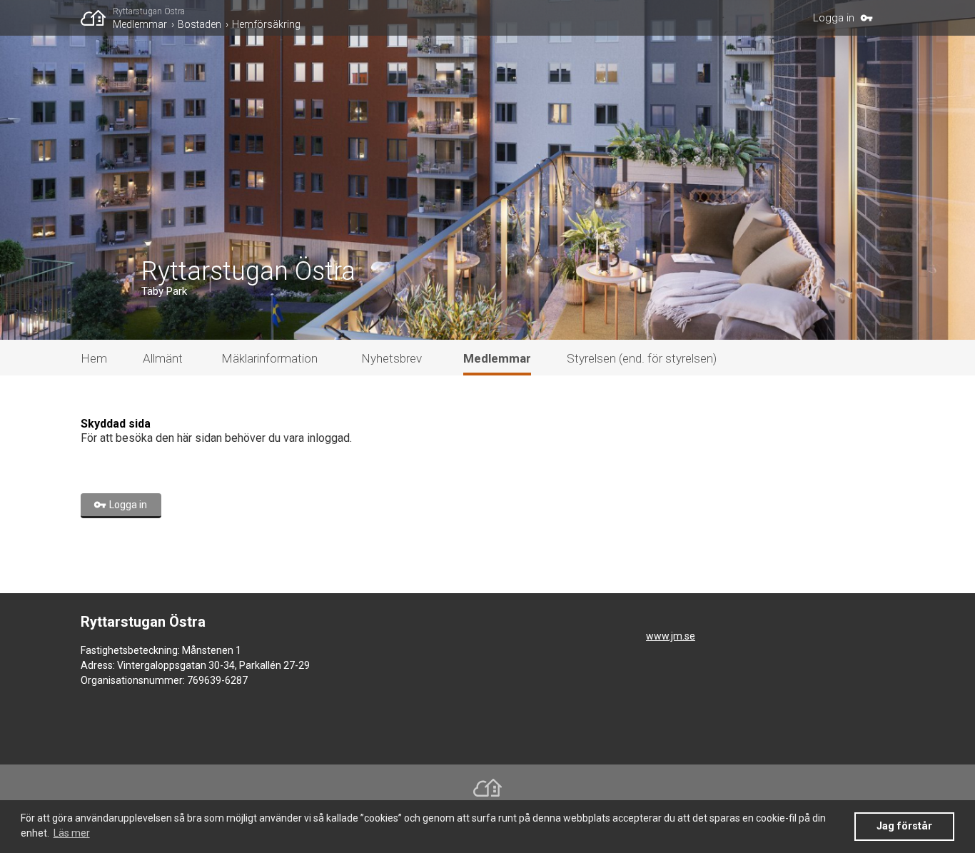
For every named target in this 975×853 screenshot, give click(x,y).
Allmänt (163, 358)
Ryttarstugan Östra (149, 11)
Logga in (833, 17)
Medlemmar (140, 24)
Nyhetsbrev (391, 358)
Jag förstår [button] (904, 826)
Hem (94, 358)
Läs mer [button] (72, 833)
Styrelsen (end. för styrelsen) (642, 358)
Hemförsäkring (266, 24)
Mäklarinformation (269, 358)
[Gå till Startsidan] (97, 18)
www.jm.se (670, 636)
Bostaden (199, 24)
